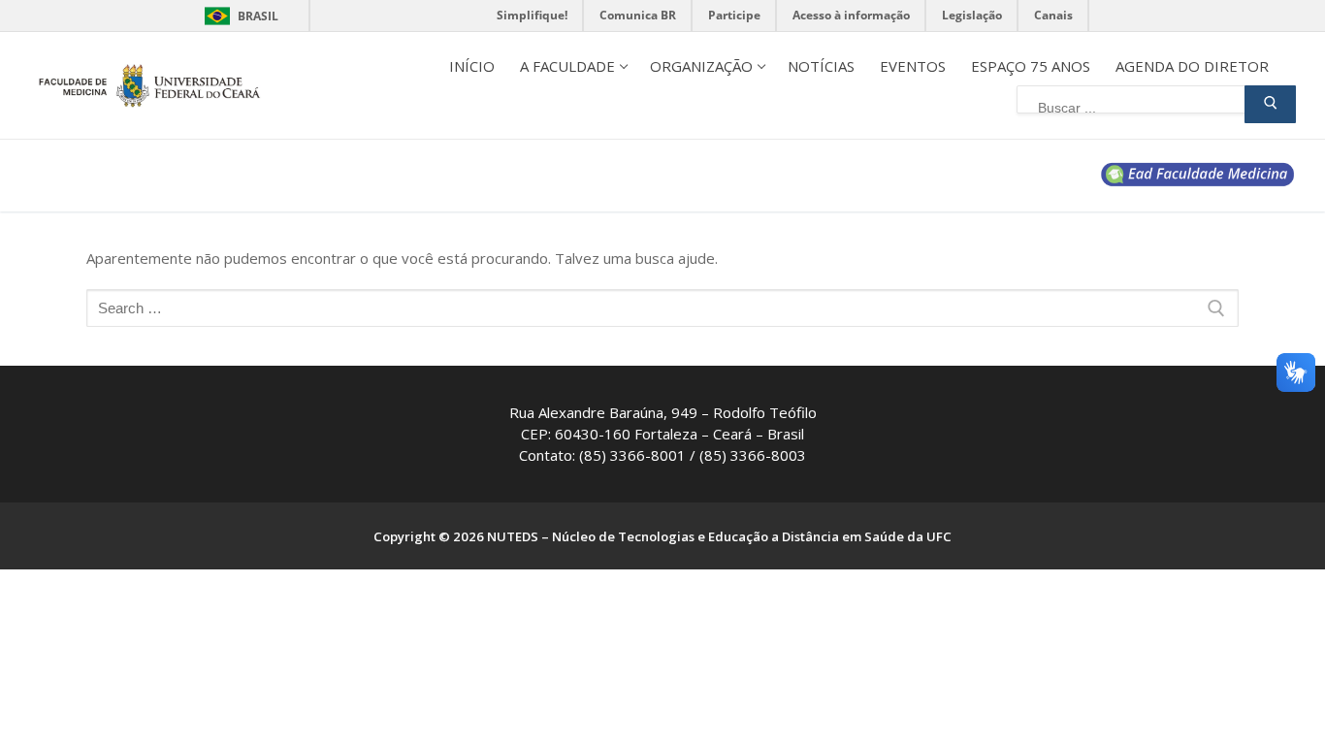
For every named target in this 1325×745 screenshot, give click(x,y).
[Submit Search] (1270, 104)
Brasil (258, 16)
